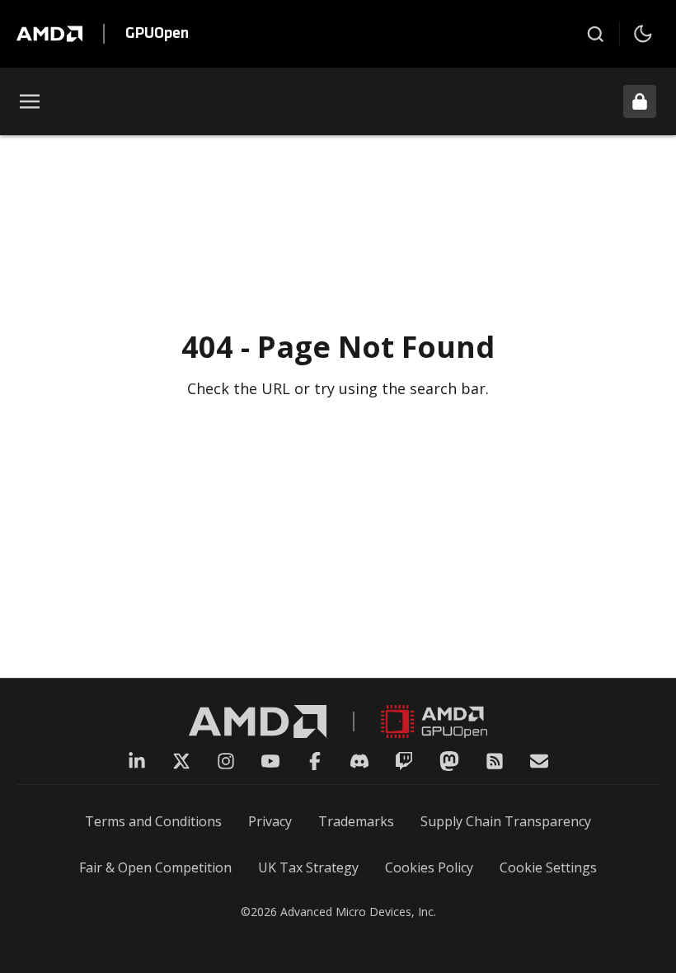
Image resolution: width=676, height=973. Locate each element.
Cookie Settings (548, 867)
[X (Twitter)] (181, 761)
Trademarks (356, 821)
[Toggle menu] (29, 101)
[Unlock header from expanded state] (639, 101)
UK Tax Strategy (308, 867)
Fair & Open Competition (155, 867)
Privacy (270, 821)
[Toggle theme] (643, 33)
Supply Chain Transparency (505, 821)
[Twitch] (404, 761)
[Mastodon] (449, 761)
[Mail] (539, 761)
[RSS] (495, 761)
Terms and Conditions (153, 821)
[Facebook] (315, 761)
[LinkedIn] (137, 761)
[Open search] (595, 33)
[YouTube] (270, 761)
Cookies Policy (429, 867)
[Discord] (359, 761)
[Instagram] (226, 761)
